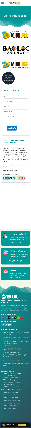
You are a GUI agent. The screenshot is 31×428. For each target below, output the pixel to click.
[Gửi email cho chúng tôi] (17, 178)
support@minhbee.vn (13, 352)
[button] (2, 3)
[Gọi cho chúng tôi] (20, 178)
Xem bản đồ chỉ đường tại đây (11, 361)
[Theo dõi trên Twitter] (13, 178)
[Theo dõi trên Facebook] (4, 178)
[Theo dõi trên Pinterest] (23, 178)
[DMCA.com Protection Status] (6, 324)
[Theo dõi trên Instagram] (7, 178)
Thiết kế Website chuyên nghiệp (12, 373)
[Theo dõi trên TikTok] (10, 178)
